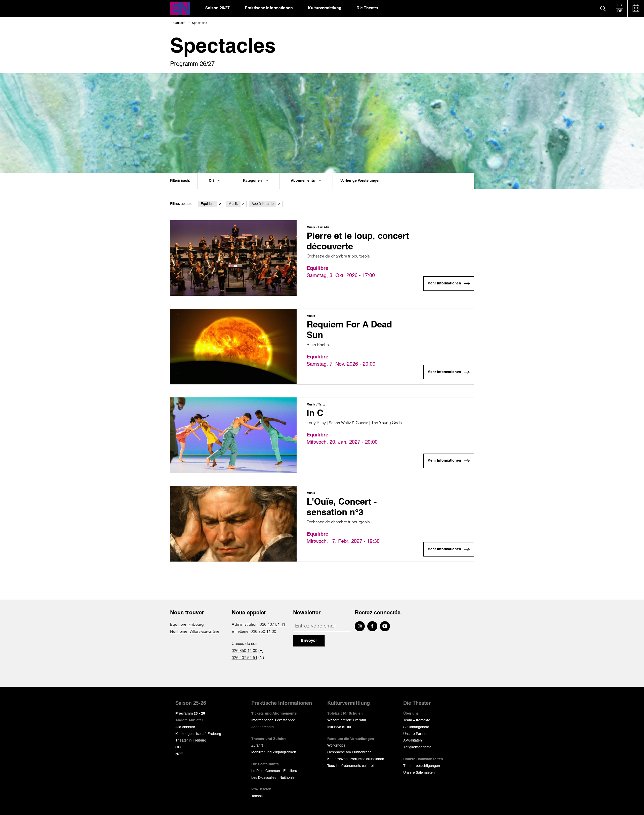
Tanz (321, 404)
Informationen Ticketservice (273, 720)
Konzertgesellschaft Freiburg (198, 734)
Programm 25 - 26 (190, 713)
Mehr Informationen (444, 283)
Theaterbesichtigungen (421, 766)
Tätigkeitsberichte (417, 747)
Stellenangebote (416, 727)
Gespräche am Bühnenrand (349, 752)
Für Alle (323, 227)
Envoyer (309, 641)
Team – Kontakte (416, 720)
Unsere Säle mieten (419, 772)
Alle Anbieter (185, 727)
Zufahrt (257, 745)
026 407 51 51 (244, 658)
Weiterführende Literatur (346, 720)
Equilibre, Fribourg (187, 625)
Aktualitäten (412, 740)
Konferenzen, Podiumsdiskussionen (355, 759)
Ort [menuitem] (212, 180)
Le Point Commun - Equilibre (274, 771)
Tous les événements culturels (351, 766)
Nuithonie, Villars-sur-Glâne (194, 632)
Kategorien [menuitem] (253, 180)
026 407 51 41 (272, 625)
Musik (233, 204)
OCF (179, 747)
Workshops (336, 745)
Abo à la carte (263, 204)
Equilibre (208, 204)
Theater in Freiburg (190, 740)
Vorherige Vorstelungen (360, 180)
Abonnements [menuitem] (303, 180)
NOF (179, 754)
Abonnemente (262, 727)
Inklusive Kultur (339, 727)
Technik (257, 796)
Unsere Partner (415, 734)
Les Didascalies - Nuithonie (273, 778)
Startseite (179, 23)
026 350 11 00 (263, 632)
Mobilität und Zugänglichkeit (273, 752)
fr (619, 5)
